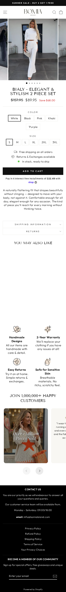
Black (27, 118)
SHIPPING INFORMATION (33, 224)
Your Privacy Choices (33, 549)
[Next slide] (39, 471)
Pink (39, 118)
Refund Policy (33, 533)
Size (33, 136)
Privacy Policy (33, 528)
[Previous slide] (26, 471)
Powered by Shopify (33, 589)
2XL (44, 142)
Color (33, 112)
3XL (55, 142)
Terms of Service (33, 544)
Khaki (51, 118)
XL (34, 142)
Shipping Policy (33, 539)
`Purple (33, 127)
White (14, 118)
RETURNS (33, 231)
